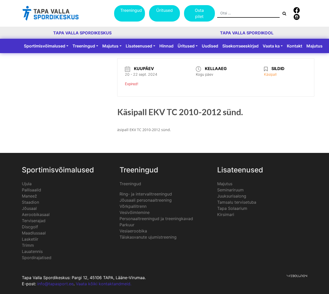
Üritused (164, 10)
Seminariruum (230, 189)
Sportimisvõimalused (44, 45)
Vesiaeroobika (133, 230)
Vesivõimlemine (135, 212)
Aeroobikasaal (36, 214)
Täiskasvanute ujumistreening (148, 237)
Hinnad (166, 45)
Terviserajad (33, 220)
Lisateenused (139, 45)
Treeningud (131, 10)
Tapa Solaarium (232, 208)
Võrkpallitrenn (133, 206)
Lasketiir (30, 239)
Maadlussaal (34, 233)
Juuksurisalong (231, 196)
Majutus (110, 45)
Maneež (29, 196)
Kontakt (294, 45)
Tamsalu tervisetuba (236, 202)
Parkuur (127, 224)
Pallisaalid (31, 189)
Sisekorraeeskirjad (240, 45)
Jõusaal (29, 208)
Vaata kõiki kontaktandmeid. (103, 283)
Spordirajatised (36, 257)
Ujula (27, 183)
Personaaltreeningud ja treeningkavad (156, 218)
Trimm (28, 245)
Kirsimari (225, 214)
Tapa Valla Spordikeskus (82, 32)
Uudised (210, 45)
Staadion (30, 202)
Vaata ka (271, 45)
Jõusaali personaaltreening (146, 200)
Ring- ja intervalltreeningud (146, 194)
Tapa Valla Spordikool (246, 32)
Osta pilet (199, 13)
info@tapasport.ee (55, 283)
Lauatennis (32, 251)
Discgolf (30, 226)
